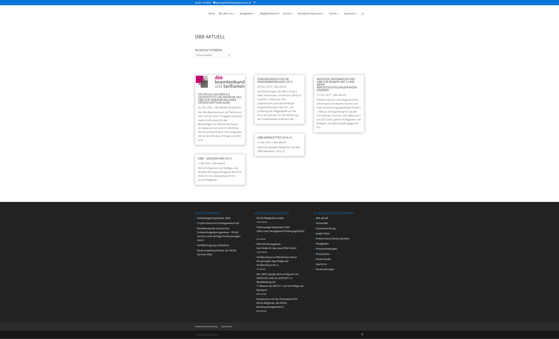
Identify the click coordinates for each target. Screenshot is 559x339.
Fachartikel (322, 223)
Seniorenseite (323, 259)
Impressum (226, 326)
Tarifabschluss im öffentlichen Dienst (276, 257)
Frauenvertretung (325, 228)
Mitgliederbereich (269, 14)
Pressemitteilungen (326, 248)
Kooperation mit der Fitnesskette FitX (276, 299)
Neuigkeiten (246, 14)
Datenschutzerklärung (206, 326)
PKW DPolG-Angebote (268, 244)
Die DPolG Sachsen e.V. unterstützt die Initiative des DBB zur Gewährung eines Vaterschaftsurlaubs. (219, 98)
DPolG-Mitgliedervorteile (270, 218)
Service (287, 14)
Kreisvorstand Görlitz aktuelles (333, 238)
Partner (333, 14)
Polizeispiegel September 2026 (213, 218)
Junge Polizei (323, 233)
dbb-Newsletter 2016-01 (274, 137)
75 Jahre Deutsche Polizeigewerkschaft (218, 223)
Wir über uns (226, 14)
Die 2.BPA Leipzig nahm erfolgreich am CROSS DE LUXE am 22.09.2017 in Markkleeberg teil (277, 278)
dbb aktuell (221, 107)
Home (211, 14)
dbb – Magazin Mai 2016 (215, 158)
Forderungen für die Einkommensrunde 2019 (274, 80)
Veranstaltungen (325, 269)
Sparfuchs (349, 14)
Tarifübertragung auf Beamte (213, 245)
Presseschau (323, 254)
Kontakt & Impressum (310, 14)
